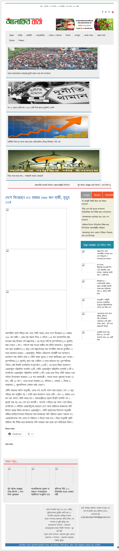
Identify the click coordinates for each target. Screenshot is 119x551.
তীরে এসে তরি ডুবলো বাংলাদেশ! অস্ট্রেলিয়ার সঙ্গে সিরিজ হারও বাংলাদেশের (96, 210)
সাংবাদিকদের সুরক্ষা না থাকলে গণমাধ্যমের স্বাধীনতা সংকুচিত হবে (40, 491)
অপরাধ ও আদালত (55, 35)
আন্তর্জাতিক (40, 35)
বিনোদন (12, 40)
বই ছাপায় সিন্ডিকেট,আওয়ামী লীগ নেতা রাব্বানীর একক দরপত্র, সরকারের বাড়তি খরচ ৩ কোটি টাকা (104, 269)
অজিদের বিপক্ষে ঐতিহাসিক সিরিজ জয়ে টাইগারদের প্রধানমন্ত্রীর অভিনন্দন (95, 226)
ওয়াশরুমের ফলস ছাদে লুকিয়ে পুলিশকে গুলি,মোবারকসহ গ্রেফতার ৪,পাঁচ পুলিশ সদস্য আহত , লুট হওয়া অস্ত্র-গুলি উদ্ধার (105, 319)
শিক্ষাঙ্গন (21, 40)
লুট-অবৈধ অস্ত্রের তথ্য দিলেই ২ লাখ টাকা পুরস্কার (89, 185)
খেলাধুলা (77, 35)
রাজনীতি (29, 35)
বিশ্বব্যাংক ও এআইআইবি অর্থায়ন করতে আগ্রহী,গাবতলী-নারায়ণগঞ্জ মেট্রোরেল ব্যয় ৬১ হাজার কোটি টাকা (104, 287)
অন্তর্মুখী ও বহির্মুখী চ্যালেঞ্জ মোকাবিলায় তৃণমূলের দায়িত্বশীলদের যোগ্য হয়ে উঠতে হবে (104, 303)
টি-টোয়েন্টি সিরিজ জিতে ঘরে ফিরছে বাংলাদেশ (94, 202)
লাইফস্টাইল (109, 195)
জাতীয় (20, 35)
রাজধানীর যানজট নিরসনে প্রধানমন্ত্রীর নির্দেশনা (45, 185)
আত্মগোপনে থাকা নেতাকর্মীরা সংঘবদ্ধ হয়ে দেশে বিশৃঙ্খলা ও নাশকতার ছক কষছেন (104, 255)
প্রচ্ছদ (11, 35)
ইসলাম (68, 35)
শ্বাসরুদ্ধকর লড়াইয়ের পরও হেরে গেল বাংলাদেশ (95, 218)
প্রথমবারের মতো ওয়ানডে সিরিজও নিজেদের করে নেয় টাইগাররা (97, 234)
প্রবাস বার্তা (101, 35)
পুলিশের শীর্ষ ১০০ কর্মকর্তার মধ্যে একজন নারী (64, 491)
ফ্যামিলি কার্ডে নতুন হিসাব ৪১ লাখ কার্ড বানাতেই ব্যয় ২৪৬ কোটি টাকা (105, 336)
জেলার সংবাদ (88, 35)
